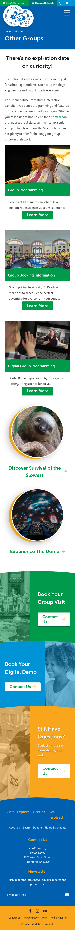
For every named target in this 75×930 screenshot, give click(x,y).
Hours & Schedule (55, 827)
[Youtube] (45, 911)
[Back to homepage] (19, 13)
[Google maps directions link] (67, 3)
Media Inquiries (58, 917)
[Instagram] (38, 911)
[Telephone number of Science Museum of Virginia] (60, 3)
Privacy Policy (31, 917)
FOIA (44, 917)
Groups (19, 31)
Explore (23, 812)
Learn (26, 827)
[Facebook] (30, 911)
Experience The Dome (34, 551)
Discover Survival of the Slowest (34, 471)
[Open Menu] (67, 13)
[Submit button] (67, 894)
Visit (10, 812)
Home (8, 31)
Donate (37, 827)
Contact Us (50, 619)
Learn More (37, 215)
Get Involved (55, 814)
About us (14, 827)
